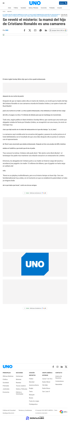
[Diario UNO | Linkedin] (62, 367)
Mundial (31, 382)
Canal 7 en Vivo (47, 379)
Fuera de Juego (34, 401)
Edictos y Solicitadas (19, 393)
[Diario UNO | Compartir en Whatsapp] (40, 30)
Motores (18, 379)
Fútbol (31, 379)
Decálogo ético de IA (8, 413)
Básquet (31, 395)
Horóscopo (19, 376)
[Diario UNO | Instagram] (57, 367)
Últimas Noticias (8, 376)
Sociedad (23, 8)
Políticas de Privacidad (9, 410)
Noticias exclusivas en (32, 193)
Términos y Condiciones (25, 410)
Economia (44, 8)
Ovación (59, 8)
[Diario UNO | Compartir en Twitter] (30, 30)
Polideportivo (33, 404)
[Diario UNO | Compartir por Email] (35, 30)
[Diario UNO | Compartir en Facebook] (24, 30)
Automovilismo (34, 385)
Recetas (18, 382)
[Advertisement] (35, 88)
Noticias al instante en (32, 308)
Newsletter (58, 384)
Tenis (31, 391)
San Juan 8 (46, 391)
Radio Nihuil (46, 382)
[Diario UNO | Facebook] (53, 367)
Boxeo (31, 398)
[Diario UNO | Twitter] (66, 367)
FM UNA (45, 385)
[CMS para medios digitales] (35, 418)
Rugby (31, 388)
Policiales (52, 8)
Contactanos (59, 381)
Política (16, 8)
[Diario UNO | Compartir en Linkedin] (46, 30)
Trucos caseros (21, 386)
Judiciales (6, 389)
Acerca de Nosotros (58, 377)
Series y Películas (33, 8)
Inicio (9, 8)
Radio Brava (46, 388)
